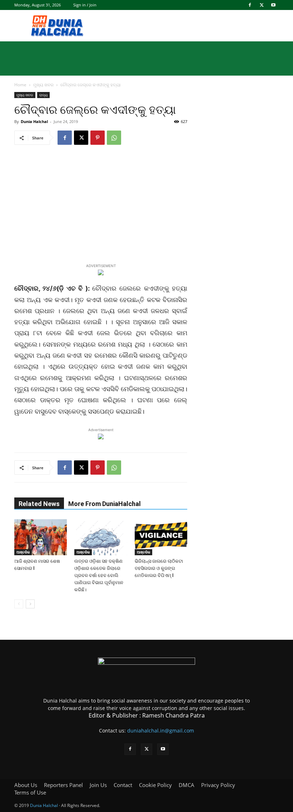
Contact (123, 785)
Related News (39, 503)
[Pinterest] (97, 138)
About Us (25, 785)
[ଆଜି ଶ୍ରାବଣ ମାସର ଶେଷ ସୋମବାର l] (40, 537)
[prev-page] (18, 603)
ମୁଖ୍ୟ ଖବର (43, 85)
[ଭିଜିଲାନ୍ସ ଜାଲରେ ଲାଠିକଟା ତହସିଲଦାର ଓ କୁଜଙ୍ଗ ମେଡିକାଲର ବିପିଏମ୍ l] (161, 537)
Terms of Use (30, 792)
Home (20, 85)
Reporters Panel (63, 785)
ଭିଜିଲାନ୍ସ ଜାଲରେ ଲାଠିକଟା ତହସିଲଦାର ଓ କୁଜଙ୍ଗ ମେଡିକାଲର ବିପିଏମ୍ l (159, 568)
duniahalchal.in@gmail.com (160, 730)
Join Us (98, 785)
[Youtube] (273, 5)
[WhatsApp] (114, 138)
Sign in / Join (84, 4)
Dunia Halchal (34, 121)
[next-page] (30, 603)
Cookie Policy (155, 785)
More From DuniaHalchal (104, 503)
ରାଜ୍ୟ (43, 94)
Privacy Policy (218, 785)
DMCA (186, 785)
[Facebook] (249, 5)
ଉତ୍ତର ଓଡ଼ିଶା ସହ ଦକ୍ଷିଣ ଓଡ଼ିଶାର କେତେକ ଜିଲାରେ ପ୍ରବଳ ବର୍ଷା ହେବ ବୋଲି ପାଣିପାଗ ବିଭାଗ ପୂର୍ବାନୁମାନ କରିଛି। (98, 575)
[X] (261, 5)
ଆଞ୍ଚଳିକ (23, 552)
